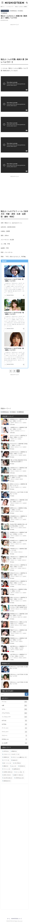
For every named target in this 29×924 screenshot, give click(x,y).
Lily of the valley (8, 777)
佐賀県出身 (16, 769)
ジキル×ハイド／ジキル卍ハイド (11, 754)
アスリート (14, 735)
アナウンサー (14, 731)
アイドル (14, 701)
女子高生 (14, 724)
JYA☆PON (17, 763)
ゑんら (14, 766)
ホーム (8, 918)
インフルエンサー (4, 10)
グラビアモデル (14, 713)
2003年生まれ (14, 10)
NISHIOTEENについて (16, 918)
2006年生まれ (20, 777)
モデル (14, 709)
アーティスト (14, 728)
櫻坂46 (14, 751)
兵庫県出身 (4, 13)
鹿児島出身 (7, 780)
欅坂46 (6, 766)
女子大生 (14, 720)
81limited (22, 766)
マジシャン (7, 769)
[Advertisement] (14, 40)
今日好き (21, 10)
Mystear (14, 760)
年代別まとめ (14, 739)
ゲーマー (6, 760)
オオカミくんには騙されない (19, 757)
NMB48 (6, 757)
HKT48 (6, 751)
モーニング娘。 (20, 772)
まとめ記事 (14, 743)
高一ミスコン (7, 763)
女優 (14, 705)
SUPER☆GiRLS (8, 772)
